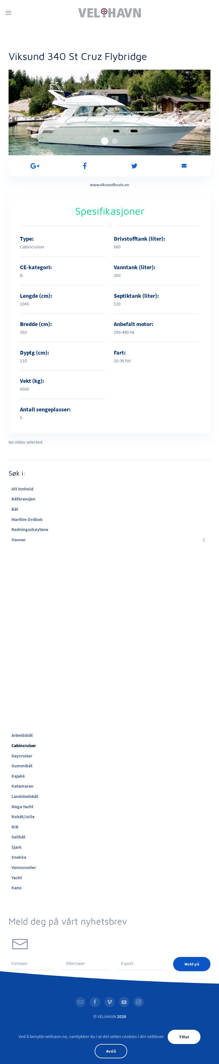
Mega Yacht (22, 806)
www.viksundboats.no (109, 184)
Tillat (184, 1036)
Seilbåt (18, 837)
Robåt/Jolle (23, 816)
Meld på (191, 964)
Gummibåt (22, 766)
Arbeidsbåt (22, 735)
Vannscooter (23, 867)
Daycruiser (21, 756)
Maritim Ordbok (27, 519)
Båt (14, 509)
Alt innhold (22, 489)
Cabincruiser (23, 745)
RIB (15, 827)
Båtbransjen (23, 499)
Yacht (16, 877)
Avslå (111, 1051)
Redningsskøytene (29, 529)
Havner (18, 539)
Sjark (16, 847)
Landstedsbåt (24, 796)
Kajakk (18, 776)
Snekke (18, 857)
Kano (16, 887)
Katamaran (22, 786)
